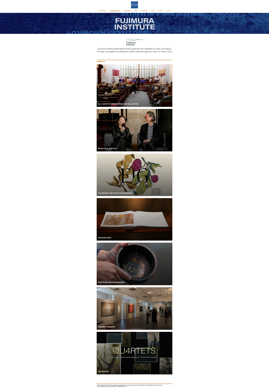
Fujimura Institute (115, 10)
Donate (168, 10)
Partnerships (127, 10)
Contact (160, 10)
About (152, 10)
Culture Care (102, 10)
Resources (144, 10)
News (136, 10)
